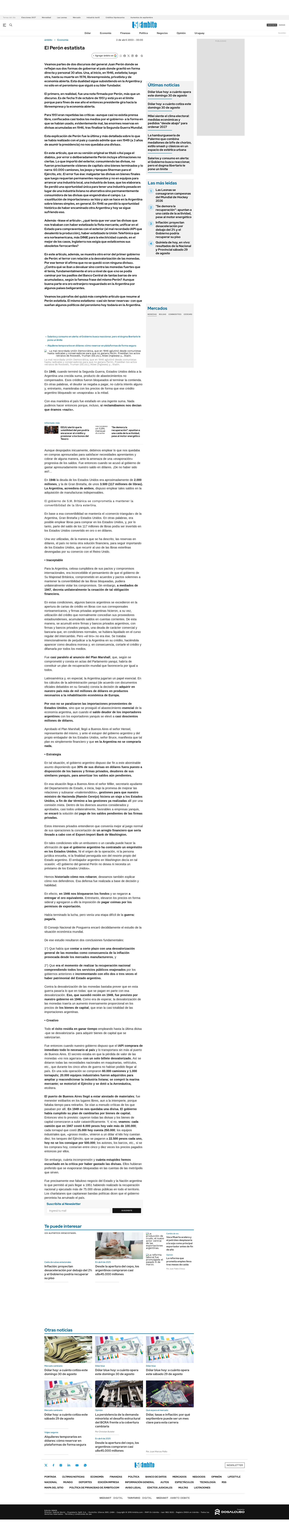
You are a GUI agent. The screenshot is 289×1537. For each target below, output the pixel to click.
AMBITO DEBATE (173, 1497)
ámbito (48, 40)
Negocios (162, 33)
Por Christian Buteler (105, 1431)
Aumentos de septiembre (142, 17)
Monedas (152, 314)
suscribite (272, 25)
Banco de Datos (155, 1476)
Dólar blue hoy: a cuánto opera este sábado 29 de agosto (167, 1372)
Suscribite (126, 1210)
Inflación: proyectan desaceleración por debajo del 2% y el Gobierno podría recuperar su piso (170, 229)
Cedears (188, 314)
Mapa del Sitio (53, 1487)
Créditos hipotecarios (115, 17)
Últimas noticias (73, 1476)
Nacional (50, 1482)
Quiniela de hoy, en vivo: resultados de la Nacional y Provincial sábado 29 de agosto (173, 247)
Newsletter (282, 33)
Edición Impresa (108, 1482)
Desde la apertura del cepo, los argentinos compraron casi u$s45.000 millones (117, 1270)
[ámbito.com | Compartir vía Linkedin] (132, 55)
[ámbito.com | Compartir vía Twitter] (128, 55)
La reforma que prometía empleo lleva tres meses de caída (178, 1261)
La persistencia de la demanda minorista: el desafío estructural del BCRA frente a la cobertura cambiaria (117, 1420)
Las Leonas (62, 17)
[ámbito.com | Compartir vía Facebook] (124, 55)
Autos (164, 1482)
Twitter (45, 1465)
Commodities (174, 314)
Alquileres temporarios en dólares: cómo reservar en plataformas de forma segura (91, 345)
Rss (224, 1482)
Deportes (85, 1482)
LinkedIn (68, 1465)
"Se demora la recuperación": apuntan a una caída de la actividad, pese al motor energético (126, 432)
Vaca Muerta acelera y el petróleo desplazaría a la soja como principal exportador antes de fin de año (179, 1243)
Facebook (53, 1465)
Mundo (68, 1482)
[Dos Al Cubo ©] (230, 1512)
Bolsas (162, 314)
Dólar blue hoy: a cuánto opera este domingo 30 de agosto (169, 93)
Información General (139, 1482)
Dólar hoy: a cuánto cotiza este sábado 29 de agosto (66, 1416)
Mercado (77, 17)
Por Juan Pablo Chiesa (175, 1269)
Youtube (76, 1465)
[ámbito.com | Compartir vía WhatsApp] (121, 55)
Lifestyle (234, 1476)
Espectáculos (184, 1482)
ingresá (282, 25)
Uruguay (199, 33)
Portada (50, 1476)
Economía (105, 33)
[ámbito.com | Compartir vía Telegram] (136, 55)
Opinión (181, 33)
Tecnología (208, 1482)
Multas (183, 1487)
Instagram (60, 1465)
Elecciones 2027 (28, 17)
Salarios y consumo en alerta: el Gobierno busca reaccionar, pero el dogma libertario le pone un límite (169, 163)
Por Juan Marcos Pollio (156, 1451)
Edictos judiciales (159, 1487)
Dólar (88, 33)
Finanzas (125, 33)
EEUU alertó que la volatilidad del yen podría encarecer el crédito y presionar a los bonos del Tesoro (75, 433)
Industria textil (93, 17)
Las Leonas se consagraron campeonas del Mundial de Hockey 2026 (173, 195)
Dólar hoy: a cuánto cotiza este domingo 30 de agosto (169, 105)
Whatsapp (85, 1465)
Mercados (179, 1476)
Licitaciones (202, 1487)
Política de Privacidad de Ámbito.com (94, 1487)
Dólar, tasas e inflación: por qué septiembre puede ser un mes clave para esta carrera (168, 1418)
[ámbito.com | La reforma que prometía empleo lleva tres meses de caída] (155, 1263)
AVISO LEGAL (133, 1487)
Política (143, 33)
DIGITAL (111, 1497)
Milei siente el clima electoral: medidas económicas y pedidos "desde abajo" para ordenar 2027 (168, 121)
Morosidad (46, 17)
